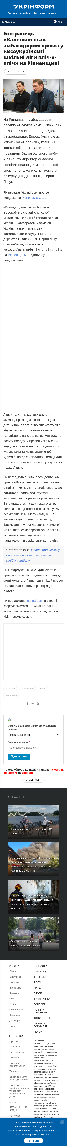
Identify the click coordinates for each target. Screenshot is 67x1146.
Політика (14, 982)
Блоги (38, 993)
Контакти (14, 1046)
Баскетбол (10, 688)
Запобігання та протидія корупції (19, 1078)
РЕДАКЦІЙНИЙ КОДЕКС (18, 1109)
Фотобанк (25, 13)
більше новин (33, 780)
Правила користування (17, 1064)
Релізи (38, 1031)
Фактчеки (14, 993)
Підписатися (19, 756)
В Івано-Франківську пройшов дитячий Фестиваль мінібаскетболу (33, 555)
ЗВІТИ (13, 1101)
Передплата (16, 1052)
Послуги (12, 13)
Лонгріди (40, 1004)
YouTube (27, 772)
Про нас (14, 1041)
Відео (37, 987)
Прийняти (33, 1140)
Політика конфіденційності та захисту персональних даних (19, 1091)
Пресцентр (39, 13)
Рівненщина (28, 688)
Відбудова (15, 976)
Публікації (40, 971)
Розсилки (14, 1115)
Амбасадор (11, 695)
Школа (42, 688)
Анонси (52, 13)
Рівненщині (16, 255)
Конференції (42, 1018)
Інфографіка (42, 998)
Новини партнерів (40, 1011)
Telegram (56, 769)
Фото (37, 982)
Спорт (13, 1026)
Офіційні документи (41, 1025)
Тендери (14, 1071)
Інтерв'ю (40, 976)
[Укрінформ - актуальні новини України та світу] (33, 6)
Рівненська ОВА (34, 198)
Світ (11, 998)
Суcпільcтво (16, 1009)
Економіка (15, 987)
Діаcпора (14, 1020)
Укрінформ (34, 600)
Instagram (10, 772)
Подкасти (40, 966)
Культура (14, 1015)
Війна (12, 971)
